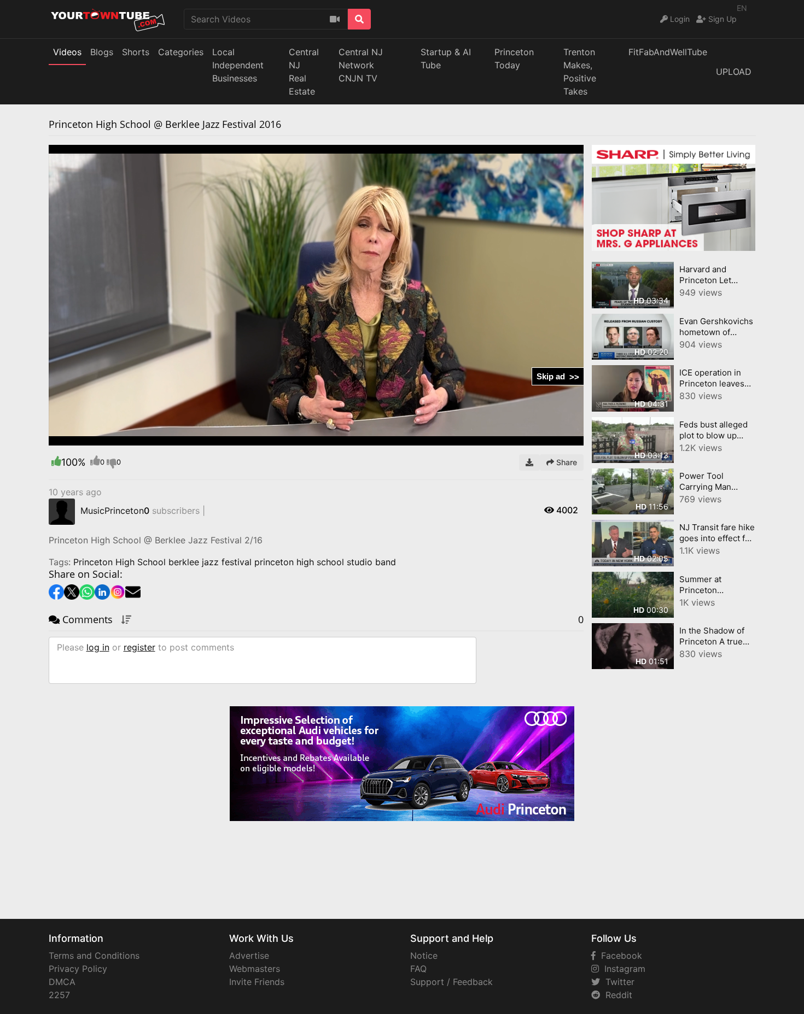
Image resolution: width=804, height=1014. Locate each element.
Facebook (619, 955)
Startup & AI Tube (446, 58)
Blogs (101, 51)
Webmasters (254, 968)
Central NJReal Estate (304, 71)
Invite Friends (256, 981)
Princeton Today (514, 58)
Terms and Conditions (94, 955)
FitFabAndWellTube (667, 51)
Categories (180, 51)
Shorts (135, 51)
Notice (424, 955)
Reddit (616, 994)
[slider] (79, 437)
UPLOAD (733, 71)
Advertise (249, 955)
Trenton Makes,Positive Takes (579, 71)
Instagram (622, 968)
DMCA (62, 981)
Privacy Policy (78, 968)
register (139, 647)
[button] (79, 437)
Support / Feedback (451, 981)
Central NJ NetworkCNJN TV (361, 65)
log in (97, 647)
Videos (67, 51)
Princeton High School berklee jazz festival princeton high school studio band (234, 561)
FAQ (418, 968)
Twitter (617, 981)
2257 (59, 994)
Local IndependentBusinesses (238, 65)
